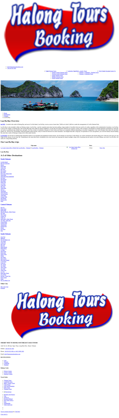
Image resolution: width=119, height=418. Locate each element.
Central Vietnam (6, 204)
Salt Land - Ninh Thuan (7, 219)
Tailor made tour (8, 404)
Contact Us (113, 71)
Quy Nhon (3, 274)
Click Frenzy (102, 71)
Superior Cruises (8, 374)
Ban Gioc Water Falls (6, 173)
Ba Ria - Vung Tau (5, 276)
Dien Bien (3, 166)
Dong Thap (4, 254)
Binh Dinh (3, 210)
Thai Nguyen (4, 192)
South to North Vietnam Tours (59, 72)
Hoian (2, 228)
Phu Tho (3, 186)
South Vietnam (6, 234)
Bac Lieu (3, 244)
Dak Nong (3, 251)
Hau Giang (3, 258)
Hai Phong (3, 198)
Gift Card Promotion (9, 386)
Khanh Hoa (4, 226)
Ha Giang (3, 257)
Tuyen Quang (4, 194)
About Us (6, 397)
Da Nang (3, 229)
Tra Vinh (3, 269)
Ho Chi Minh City (5, 240)
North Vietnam (6, 159)
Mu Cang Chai (4, 286)
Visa (5, 396)
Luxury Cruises (8, 372)
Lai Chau (3, 184)
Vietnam (28, 148)
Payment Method (8, 399)
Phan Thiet (3, 209)
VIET (17, 411)
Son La (2, 189)
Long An (3, 263)
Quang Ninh (4, 197)
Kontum (3, 288)
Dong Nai (3, 253)
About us (107, 71)
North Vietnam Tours (57, 78)
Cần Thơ (3, 237)
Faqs (5, 402)
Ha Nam (3, 178)
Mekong (3, 238)
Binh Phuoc (4, 248)
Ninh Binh (3, 188)
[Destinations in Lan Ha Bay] (59, 110)
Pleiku (2, 256)
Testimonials (7, 403)
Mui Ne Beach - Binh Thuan (8, 212)
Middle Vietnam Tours (57, 77)
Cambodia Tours (71, 71)
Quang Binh (4, 222)
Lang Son (3, 185)
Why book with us (8, 400)
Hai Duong (3, 179)
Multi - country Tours (81, 71)
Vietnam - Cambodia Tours (86, 74)
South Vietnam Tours (57, 75)
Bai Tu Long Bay (5, 163)
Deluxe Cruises (8, 371)
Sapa (2, 201)
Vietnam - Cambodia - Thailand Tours (89, 72)
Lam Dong (3, 261)
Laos (5, 360)
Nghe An (3, 217)
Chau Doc (3, 242)
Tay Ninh (3, 266)
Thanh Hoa (3, 225)
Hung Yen (3, 182)
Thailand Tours (8, 389)
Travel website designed (7, 411)
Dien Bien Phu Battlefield (7, 176)
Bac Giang (3, 170)
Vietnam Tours (52, 71)
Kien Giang (4, 277)
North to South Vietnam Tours (59, 74)
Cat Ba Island (4, 162)
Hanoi (2, 165)
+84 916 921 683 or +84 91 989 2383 (14, 351)
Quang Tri (3, 216)
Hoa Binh (3, 181)
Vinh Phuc (3, 195)
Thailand (6, 365)
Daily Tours (7, 387)
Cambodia (6, 363)
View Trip (102, 148)
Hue (2, 230)
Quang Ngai (4, 223)
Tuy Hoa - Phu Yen (6, 220)
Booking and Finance (9, 394)
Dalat (2, 279)
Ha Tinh (3, 213)
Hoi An (2, 207)
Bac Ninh (3, 172)
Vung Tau (3, 168)
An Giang (3, 241)
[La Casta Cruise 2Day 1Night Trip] (74, 148)
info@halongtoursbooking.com (15, 67)
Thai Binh (3, 191)
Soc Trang (3, 264)
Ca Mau (3, 250)
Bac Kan (3, 169)
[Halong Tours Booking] (60, 64)
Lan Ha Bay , (22, 148)
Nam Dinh (3, 175)
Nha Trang (3, 214)
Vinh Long (3, 270)
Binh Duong (4, 247)
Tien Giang (3, 267)
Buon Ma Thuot (5, 273)
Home (47, 71)
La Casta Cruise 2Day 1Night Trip (9, 148)
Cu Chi (2, 271)
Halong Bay (4, 199)
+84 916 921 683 (11, 68)
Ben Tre (3, 245)
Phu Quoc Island (5, 260)
